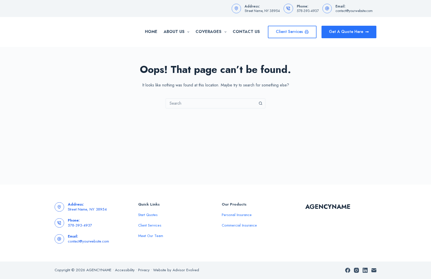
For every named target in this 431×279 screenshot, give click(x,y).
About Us (174, 31)
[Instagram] (356, 270)
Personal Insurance (237, 215)
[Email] (373, 270)
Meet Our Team (150, 236)
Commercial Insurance (239, 225)
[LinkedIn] (365, 270)
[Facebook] (347, 270)
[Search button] (260, 103)
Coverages (208, 31)
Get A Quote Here (346, 31)
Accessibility (125, 270)
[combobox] (211, 103)
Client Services (289, 31)
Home (151, 31)
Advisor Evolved (186, 270)
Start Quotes (148, 215)
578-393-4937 (308, 10)
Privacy (144, 270)
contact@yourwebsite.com (354, 10)
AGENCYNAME (327, 206)
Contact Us (246, 31)
